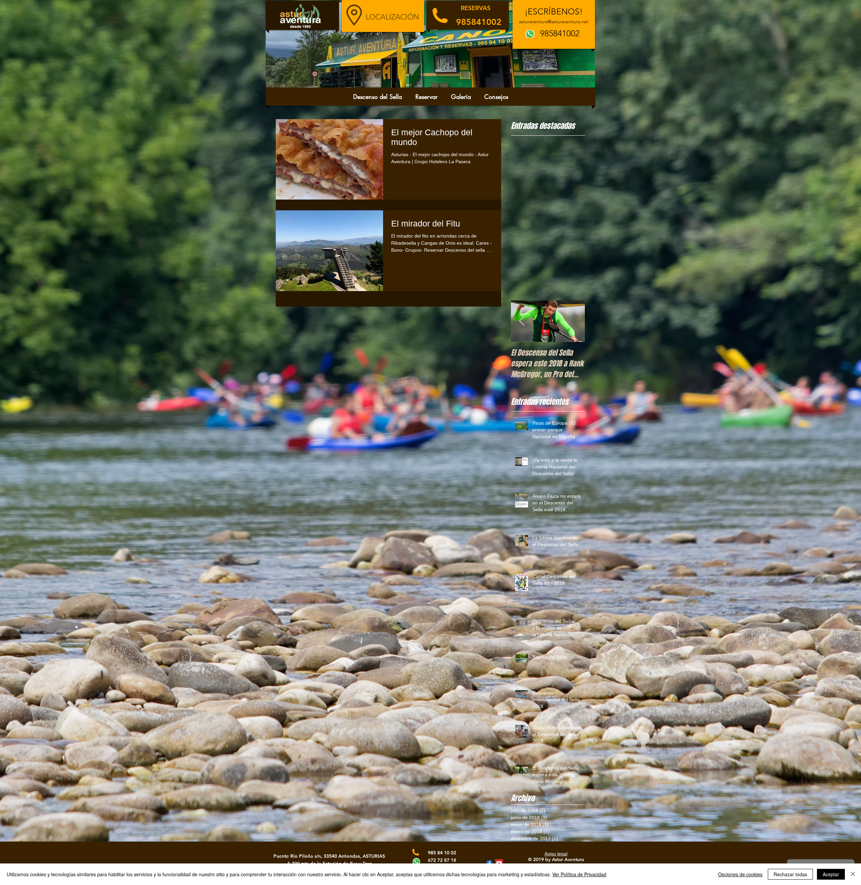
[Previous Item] (522, 321)
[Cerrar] (853, 874)
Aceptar (831, 874)
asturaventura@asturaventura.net (553, 22)
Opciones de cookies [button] (740, 874)
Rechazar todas (790, 874)
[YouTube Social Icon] (499, 863)
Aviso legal (556, 853)
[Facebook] (489, 863)
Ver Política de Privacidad (579, 874)
